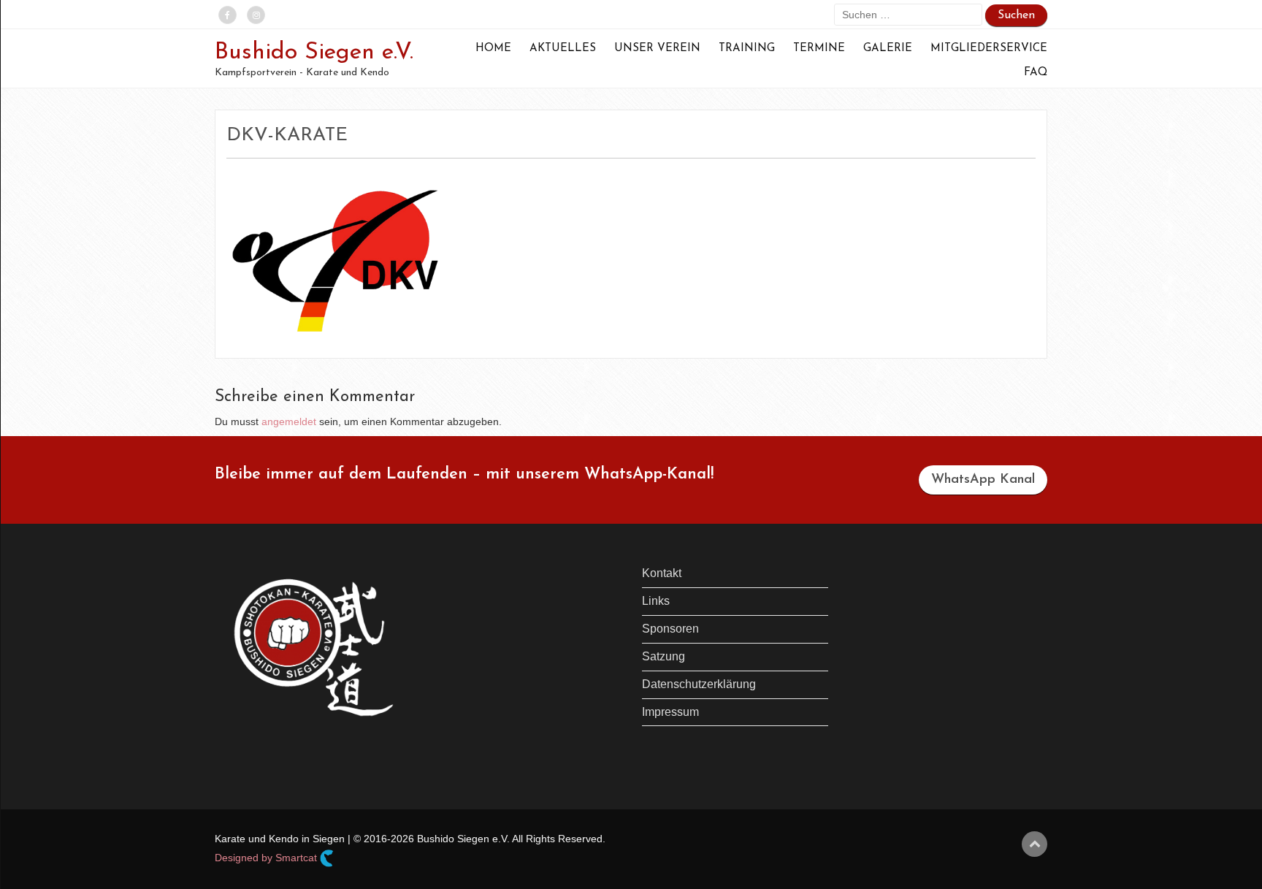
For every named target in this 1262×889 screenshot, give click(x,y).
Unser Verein (657, 48)
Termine (819, 48)
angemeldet (288, 421)
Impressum (670, 712)
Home (493, 48)
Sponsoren (670, 628)
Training (747, 48)
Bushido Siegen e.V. (314, 52)
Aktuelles (562, 48)
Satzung (663, 656)
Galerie (887, 48)
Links (656, 601)
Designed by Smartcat (267, 857)
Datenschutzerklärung (699, 684)
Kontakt (661, 573)
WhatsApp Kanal (983, 480)
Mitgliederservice (988, 48)
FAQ (1035, 72)
